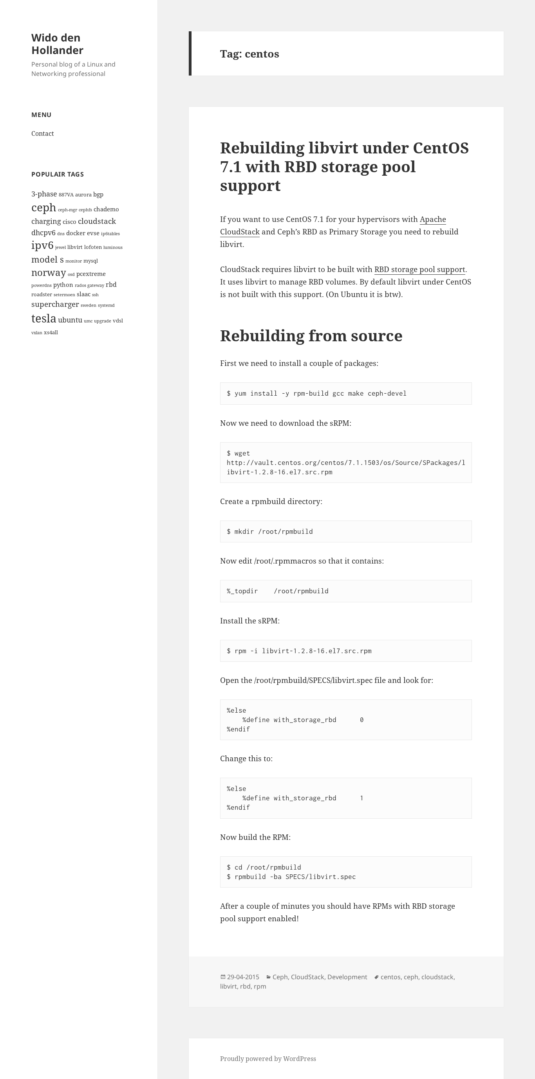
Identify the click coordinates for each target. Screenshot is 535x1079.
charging (46, 221)
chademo (106, 209)
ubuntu (70, 319)
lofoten (93, 246)
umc (88, 321)
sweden (88, 305)
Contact (42, 133)
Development (347, 977)
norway (48, 272)
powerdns (41, 285)
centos (391, 977)
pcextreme (91, 273)
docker (75, 233)
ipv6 (42, 245)
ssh (95, 294)
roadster (41, 294)
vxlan (36, 332)
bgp (98, 194)
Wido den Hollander (57, 43)
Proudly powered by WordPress (268, 1058)
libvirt (75, 246)
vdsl (118, 320)
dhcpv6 (43, 232)
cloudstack (97, 221)
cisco (69, 221)
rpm (260, 986)
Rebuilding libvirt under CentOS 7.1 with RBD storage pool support (344, 166)
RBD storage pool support (419, 269)
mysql (90, 260)
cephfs (85, 210)
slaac (83, 294)
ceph (43, 207)
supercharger (55, 304)
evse (93, 233)
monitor (73, 261)
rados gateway (89, 285)
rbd (111, 284)
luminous (113, 247)
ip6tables (110, 233)
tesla (43, 318)
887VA (66, 194)
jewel (60, 247)
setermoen (64, 294)
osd (71, 274)
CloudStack (307, 977)
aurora (83, 194)
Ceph (280, 977)
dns (61, 233)
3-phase (44, 193)
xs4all (51, 332)
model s (47, 259)
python (63, 284)
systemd (106, 305)
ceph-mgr (67, 210)
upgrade (102, 321)
